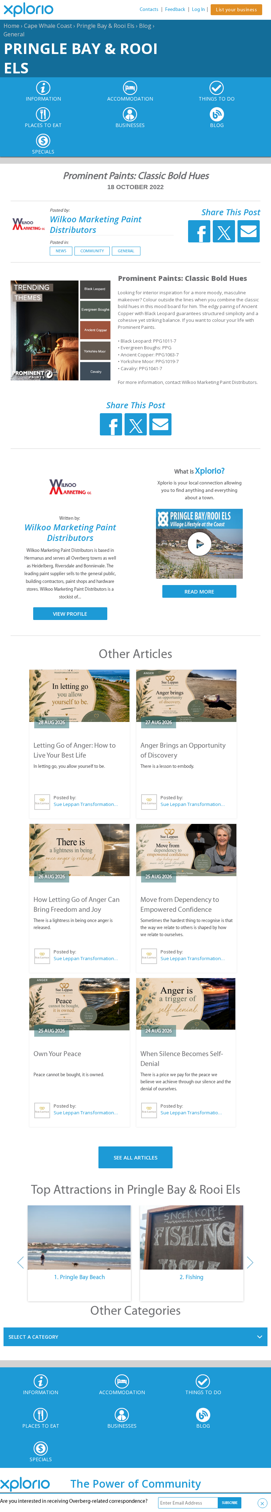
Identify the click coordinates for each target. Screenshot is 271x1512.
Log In (198, 9)
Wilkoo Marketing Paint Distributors (95, 224)
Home (11, 26)
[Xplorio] (34, 10)
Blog (145, 26)
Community (92, 250)
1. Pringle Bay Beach (79, 1277)
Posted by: (60, 210)
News (61, 250)
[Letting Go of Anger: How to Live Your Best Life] (79, 696)
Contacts (149, 9)
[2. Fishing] (191, 1237)
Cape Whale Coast (48, 26)
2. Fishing (192, 1277)
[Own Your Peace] (79, 1004)
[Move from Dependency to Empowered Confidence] (186, 850)
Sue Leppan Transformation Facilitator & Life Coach (86, 804)
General (14, 34)
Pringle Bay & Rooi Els (105, 26)
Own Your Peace (57, 1053)
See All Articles (135, 1157)
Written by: (70, 518)
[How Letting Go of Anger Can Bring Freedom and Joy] (79, 850)
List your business (236, 10)
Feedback (175, 9)
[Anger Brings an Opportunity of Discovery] (186, 696)
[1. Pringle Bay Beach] (79, 1237)
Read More (199, 591)
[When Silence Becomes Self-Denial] (186, 1004)
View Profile (70, 613)
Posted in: (59, 242)
